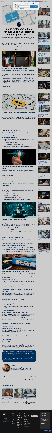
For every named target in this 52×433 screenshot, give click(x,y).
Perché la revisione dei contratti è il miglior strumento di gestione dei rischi (43, 239)
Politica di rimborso (25, 419)
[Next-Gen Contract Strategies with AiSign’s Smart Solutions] (44, 49)
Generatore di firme (19, 425)
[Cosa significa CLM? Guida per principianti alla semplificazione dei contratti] (44, 170)
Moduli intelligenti (19, 420)
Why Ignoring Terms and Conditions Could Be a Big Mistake (42, 162)
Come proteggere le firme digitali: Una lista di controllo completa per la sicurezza (19, 32)
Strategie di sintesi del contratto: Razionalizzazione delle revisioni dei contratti (43, 226)
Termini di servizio (27, 421)
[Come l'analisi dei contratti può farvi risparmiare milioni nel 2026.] (44, 247)
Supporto (33, 1)
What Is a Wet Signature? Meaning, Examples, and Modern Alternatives (30, 401)
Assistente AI (19, 417)
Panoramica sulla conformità (27, 424)
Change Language (34, 6)
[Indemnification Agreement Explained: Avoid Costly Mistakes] (44, 145)
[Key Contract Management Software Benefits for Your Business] (44, 61)
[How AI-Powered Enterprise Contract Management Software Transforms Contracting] (44, 109)
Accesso (34, 418)
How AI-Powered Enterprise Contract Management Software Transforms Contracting (43, 114)
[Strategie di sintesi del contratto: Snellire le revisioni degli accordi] (44, 221)
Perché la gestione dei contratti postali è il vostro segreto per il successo (43, 188)
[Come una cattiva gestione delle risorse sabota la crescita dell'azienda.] (44, 195)
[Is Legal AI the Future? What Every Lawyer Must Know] (44, 122)
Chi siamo (21, 1)
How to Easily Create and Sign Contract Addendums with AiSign (19, 401)
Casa (13, 415)
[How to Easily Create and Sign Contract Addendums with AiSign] (44, 24)
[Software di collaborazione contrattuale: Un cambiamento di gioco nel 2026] (44, 208)
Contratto (4, 398)
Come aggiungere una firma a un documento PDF (10, 377)
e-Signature (19, 427)
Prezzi (29, 1)
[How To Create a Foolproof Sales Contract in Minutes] (44, 133)
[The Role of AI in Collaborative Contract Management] (44, 73)
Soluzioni (25, 1)
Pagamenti (19, 415)
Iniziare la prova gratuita (39, 1)
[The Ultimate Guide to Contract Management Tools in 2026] (44, 97)
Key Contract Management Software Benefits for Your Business (42, 66)
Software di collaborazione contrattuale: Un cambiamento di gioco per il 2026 (43, 214)
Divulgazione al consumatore (26, 427)
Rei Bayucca (13, 367)
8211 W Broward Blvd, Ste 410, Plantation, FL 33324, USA (44, 420)
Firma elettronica (9, 398)
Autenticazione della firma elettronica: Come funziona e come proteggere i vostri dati (27, 378)
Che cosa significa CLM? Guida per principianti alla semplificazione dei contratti (43, 175)
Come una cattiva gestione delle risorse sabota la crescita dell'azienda (43, 201)
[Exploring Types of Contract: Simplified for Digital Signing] (44, 12)
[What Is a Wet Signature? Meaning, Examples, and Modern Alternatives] (44, 36)
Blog (12, 421)
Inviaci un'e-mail (44, 415)
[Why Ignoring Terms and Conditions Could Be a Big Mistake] (44, 157)
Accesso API (19, 422)
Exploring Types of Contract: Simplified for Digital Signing (7, 401)
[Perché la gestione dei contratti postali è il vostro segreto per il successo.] (44, 183)
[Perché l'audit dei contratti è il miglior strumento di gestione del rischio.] (44, 234)
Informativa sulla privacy (26, 416)
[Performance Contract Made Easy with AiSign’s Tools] (44, 85)
